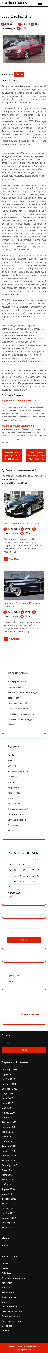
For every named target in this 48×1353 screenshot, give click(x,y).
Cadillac (19, 74)
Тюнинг (11, 830)
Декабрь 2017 (9, 1208)
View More (11, 559)
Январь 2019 (8, 1151)
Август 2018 (8, 1170)
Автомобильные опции (18, 771)
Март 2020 (7, 1117)
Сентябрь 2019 (9, 1127)
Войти (10, 981)
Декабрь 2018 (9, 1155)
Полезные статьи (16, 814)
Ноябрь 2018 (8, 1160)
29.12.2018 (14, 612)
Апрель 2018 (8, 1189)
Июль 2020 (7, 1098)
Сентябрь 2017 (9, 1222)
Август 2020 (8, 1093)
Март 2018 (7, 1194)
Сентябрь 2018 (9, 1165)
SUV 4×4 (12, 766)
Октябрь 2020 (9, 1084)
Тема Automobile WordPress (22, 1346)
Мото (10, 798)
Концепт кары (14, 793)
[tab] (40, 3)
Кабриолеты (13, 787)
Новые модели (14, 803)
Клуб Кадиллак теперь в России (19, 400)
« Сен (11, 897)
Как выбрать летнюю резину (21, 714)
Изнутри (11, 782)
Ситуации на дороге (17, 820)
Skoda (10, 760)
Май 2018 (6, 1184)
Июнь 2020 (7, 1103)
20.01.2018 (14, 529)
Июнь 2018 (7, 1179)
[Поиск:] (24, 932)
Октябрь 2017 (9, 1218)
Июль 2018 (7, 1175)
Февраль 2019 (9, 1146)
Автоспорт (12, 776)
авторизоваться (9, 479)
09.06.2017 (10, 24)
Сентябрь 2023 (9, 1069)
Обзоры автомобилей (18, 809)
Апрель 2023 (8, 1074)
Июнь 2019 (7, 1132)
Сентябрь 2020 (9, 1088)
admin (25, 24)
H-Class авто (14, 3)
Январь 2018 (8, 1203)
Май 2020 (6, 1108)
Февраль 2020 (9, 1122)
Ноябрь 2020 (8, 1079)
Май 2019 (6, 1136)
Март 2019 (7, 1141)
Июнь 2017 (7, 1227)
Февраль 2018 (9, 1199)
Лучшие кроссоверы (17, 975)
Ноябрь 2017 (8, 1213)
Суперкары (13, 825)
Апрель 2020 (8, 1112)
